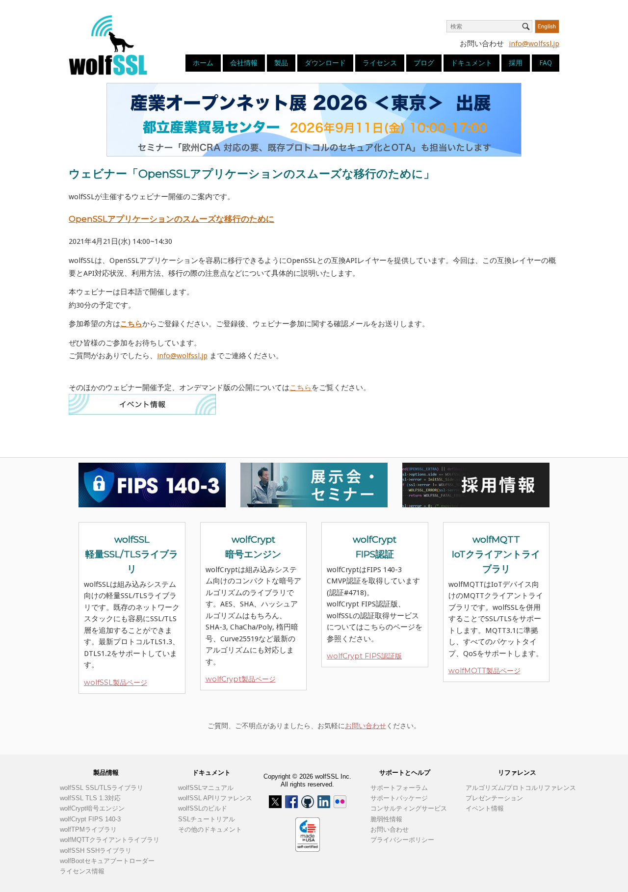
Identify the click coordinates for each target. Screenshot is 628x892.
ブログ (424, 63)
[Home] (108, 45)
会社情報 (244, 63)
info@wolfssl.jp (534, 43)
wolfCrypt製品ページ (241, 679)
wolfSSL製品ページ (115, 682)
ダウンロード (325, 63)
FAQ (545, 63)
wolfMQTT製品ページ (484, 670)
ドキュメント (471, 63)
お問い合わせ (365, 726)
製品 (281, 63)
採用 (516, 63)
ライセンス (380, 63)
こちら (300, 387)
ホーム (203, 63)
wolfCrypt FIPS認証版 (364, 656)
